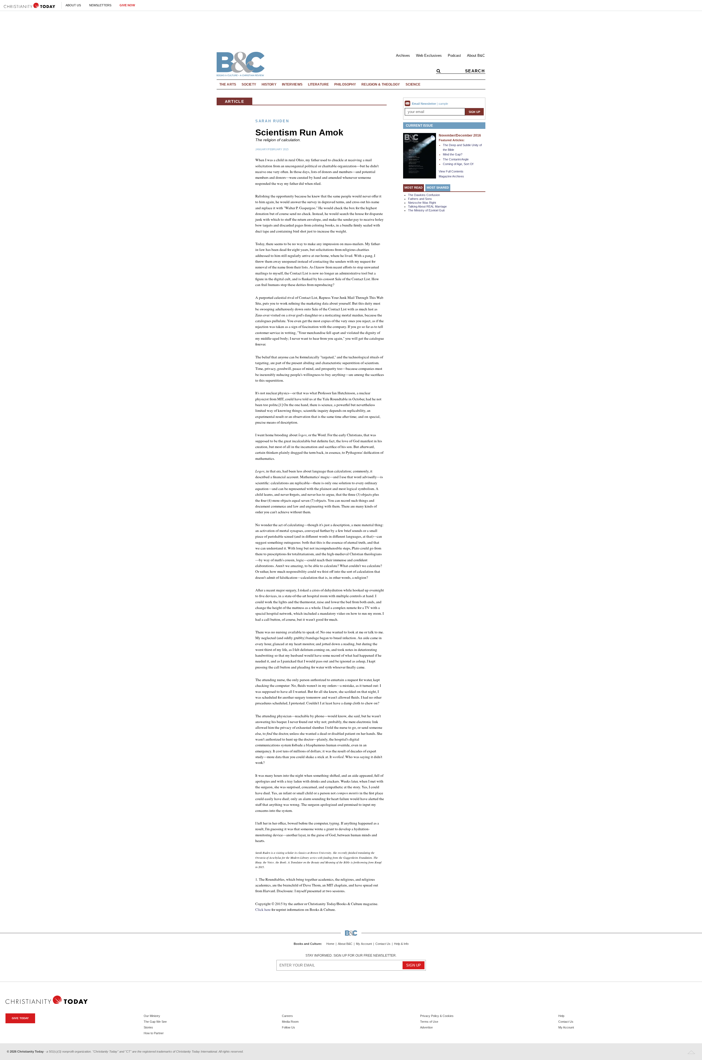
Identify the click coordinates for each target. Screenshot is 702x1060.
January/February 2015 (271, 149)
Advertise (426, 1027)
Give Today (20, 1018)
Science (413, 84)
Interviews (292, 84)
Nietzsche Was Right (422, 202)
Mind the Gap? (452, 154)
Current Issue (419, 125)
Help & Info (401, 943)
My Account (364, 943)
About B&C (476, 55)
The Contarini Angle (456, 159)
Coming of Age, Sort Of (458, 164)
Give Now (127, 5)
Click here (263, 909)
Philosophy (345, 84)
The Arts (227, 84)
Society (249, 84)
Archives (403, 55)
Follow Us (288, 1027)
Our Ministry (152, 1016)
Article (234, 101)
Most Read (413, 187)
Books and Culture (307, 943)
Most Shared (438, 187)
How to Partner (154, 1033)
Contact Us (382, 943)
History (269, 84)
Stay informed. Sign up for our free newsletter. (351, 955)
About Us (73, 5)
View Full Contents (451, 171)
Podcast (454, 55)
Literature (318, 84)
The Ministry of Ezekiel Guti (426, 210)
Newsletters (100, 5)
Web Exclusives (429, 55)
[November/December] (419, 155)
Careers (287, 1016)
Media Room (290, 1021)
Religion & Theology (380, 84)
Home (330, 943)
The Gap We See (155, 1021)
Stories (148, 1027)
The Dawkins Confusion (424, 195)
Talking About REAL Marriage (427, 206)
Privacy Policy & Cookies (437, 1016)
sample (443, 103)
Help (561, 1016)
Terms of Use (429, 1021)
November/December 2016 (460, 135)
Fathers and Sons (420, 198)
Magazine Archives (451, 176)
